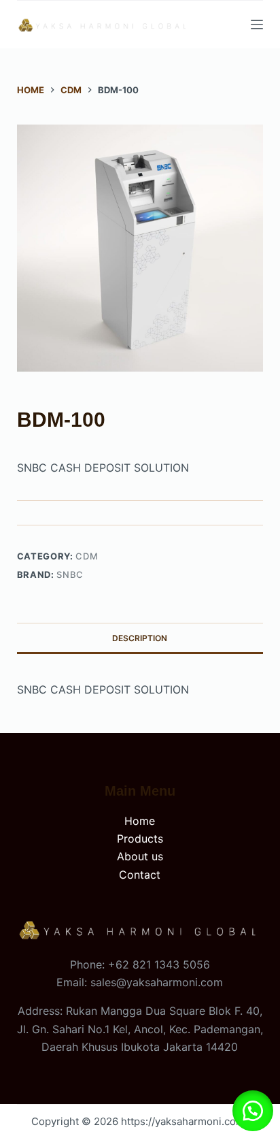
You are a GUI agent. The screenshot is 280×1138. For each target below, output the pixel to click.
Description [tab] (139, 638)
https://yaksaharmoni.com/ (184, 1121)
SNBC (70, 574)
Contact (139, 874)
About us (140, 856)
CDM (86, 556)
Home (139, 821)
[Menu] (257, 24)
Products (140, 838)
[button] (252, 1110)
